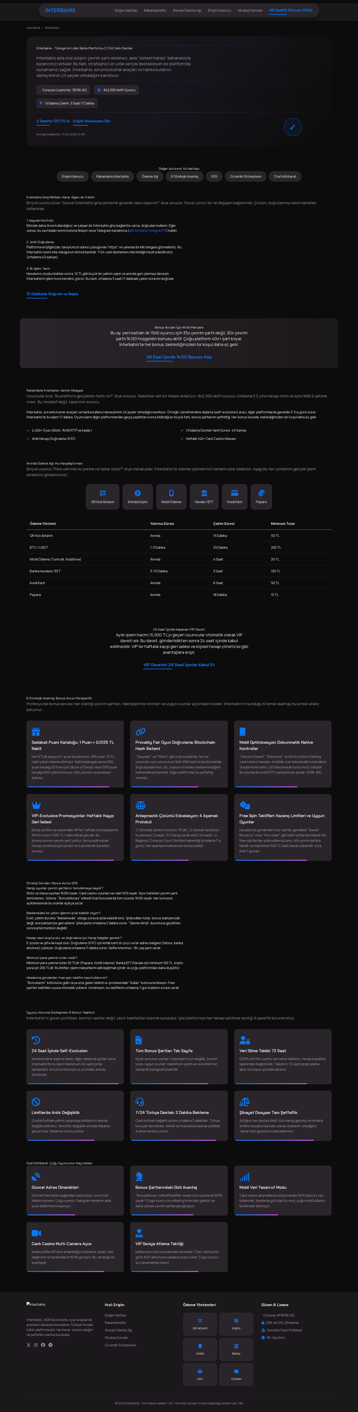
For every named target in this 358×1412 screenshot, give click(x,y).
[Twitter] (29, 1345)
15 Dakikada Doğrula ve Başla (52, 293)
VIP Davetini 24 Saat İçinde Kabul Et (179, 664)
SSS (214, 176)
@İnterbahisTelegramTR (147, 230)
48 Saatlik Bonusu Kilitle (291, 10)
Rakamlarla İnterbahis (112, 176)
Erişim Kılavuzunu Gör (92, 121)
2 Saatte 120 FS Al (53, 121)
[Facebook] (43, 1345)
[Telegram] (50, 1345)
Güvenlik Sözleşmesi (245, 176)
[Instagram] (36, 1345)
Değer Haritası (126, 10)
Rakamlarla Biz (155, 10)
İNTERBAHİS (60, 10)
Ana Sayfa (33, 28)
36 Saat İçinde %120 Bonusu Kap (179, 357)
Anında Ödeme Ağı (187, 10)
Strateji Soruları (250, 10)
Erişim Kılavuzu (219, 10)
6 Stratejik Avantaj (184, 176)
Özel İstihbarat (285, 176)
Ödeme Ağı (150, 176)
